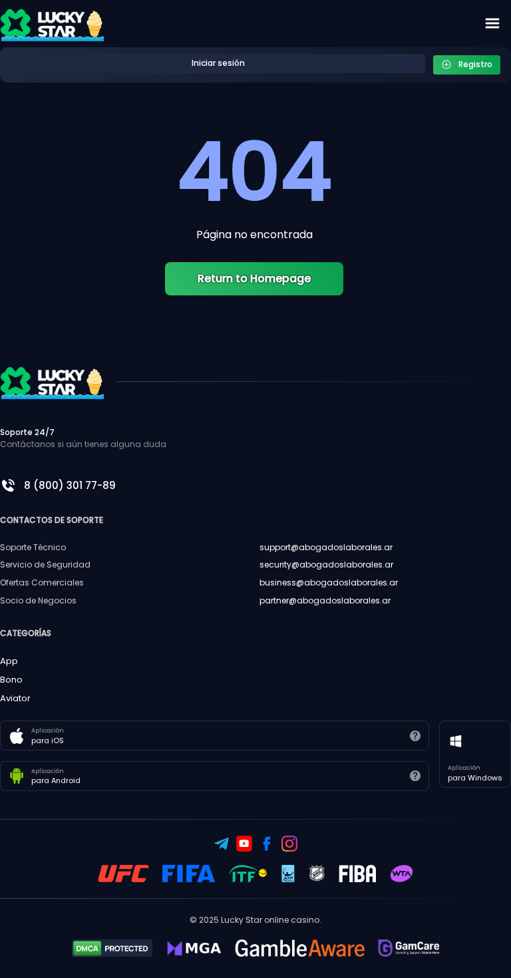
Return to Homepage (254, 278)
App (9, 661)
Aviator (15, 698)
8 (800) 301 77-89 (70, 485)
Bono (11, 679)
